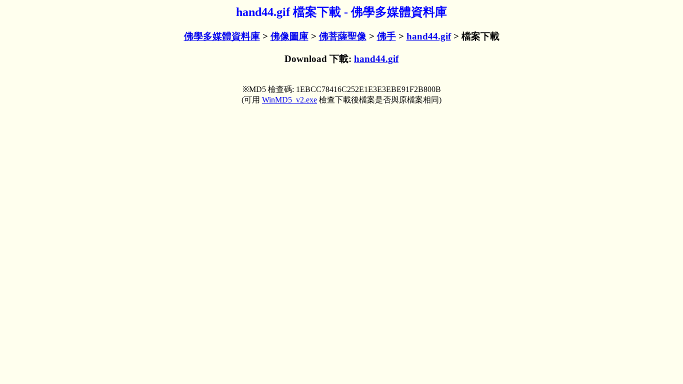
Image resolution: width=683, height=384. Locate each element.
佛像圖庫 (289, 36)
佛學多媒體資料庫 (222, 36)
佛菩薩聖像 (342, 36)
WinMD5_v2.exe (289, 100)
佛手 (386, 36)
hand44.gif (428, 36)
